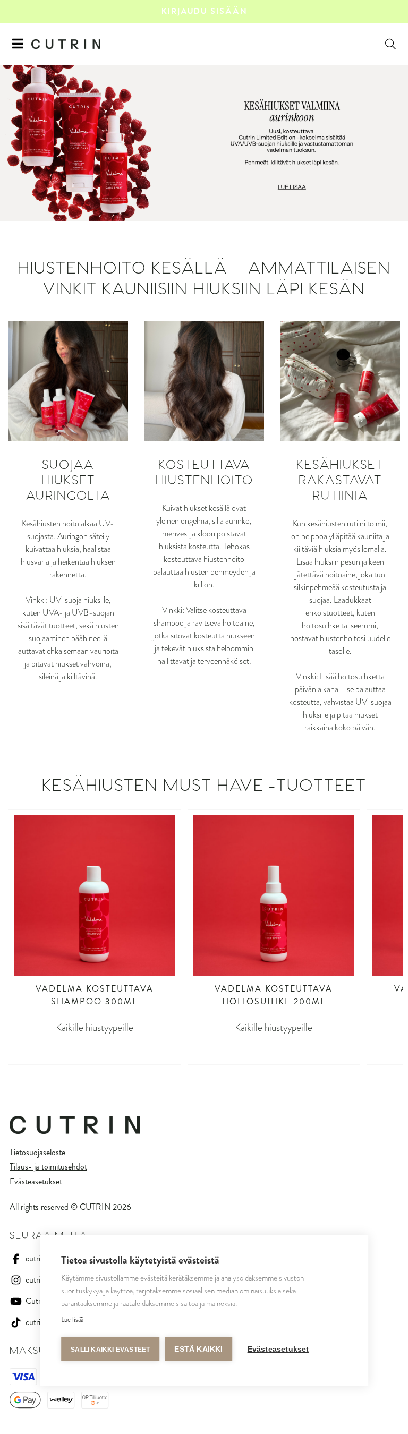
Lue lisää (72, 1319)
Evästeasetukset (36, 1181)
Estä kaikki (198, 1349)
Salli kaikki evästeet (110, 1349)
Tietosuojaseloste (37, 1152)
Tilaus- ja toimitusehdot (48, 1166)
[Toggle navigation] (17, 44)
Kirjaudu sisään (204, 11)
